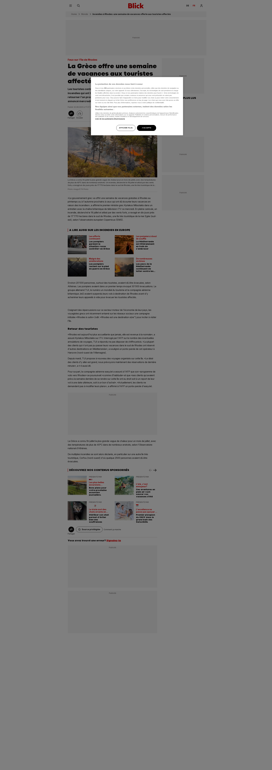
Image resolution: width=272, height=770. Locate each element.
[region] (137, 106)
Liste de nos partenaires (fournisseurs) (110, 119)
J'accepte (146, 127)
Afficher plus (125, 127)
